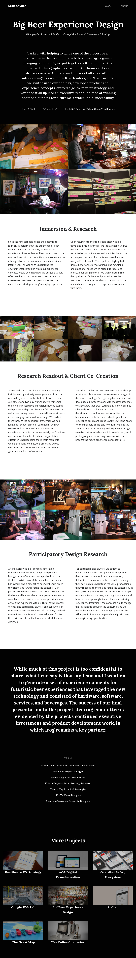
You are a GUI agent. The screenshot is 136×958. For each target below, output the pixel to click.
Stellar (112, 907)
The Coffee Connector (68, 942)
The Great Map (23, 942)
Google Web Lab (23, 907)
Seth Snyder (17, 5)
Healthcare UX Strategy (23, 872)
